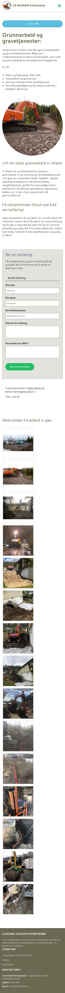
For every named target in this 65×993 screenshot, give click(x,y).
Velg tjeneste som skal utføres (17, 955)
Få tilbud (31, 24)
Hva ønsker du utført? (17, 343)
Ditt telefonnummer (15, 310)
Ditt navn (10, 285)
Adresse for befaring (16, 323)
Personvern (7, 964)
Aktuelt (5, 960)
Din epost (10, 297)
